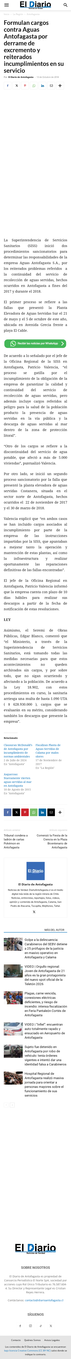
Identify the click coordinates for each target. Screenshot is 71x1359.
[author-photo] (36, 879)
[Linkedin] (42, 85)
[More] (60, 85)
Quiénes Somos (32, 1340)
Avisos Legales (52, 1340)
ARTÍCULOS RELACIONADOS (23, 929)
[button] (6, 5)
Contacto (16, 1340)
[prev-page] (6, 1105)
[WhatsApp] (33, 85)
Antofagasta (33, 14)
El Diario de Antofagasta (21, 77)
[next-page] (12, 1105)
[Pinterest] (25, 85)
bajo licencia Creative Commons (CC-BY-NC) (27, 1350)
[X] (16, 85)
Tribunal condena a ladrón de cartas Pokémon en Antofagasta (16, 841)
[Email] (51, 85)
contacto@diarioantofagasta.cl (44, 1300)
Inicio (6, 14)
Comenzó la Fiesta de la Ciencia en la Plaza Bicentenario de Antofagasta (52, 841)
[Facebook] (7, 85)
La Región (18, 14)
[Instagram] (30, 1326)
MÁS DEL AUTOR (54, 929)
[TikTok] (40, 1326)
